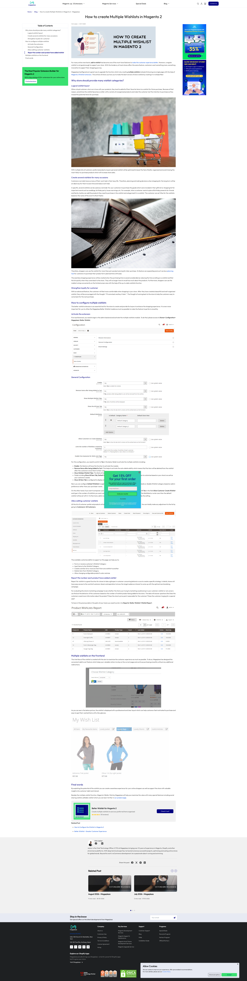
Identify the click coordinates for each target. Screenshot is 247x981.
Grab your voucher (122, 494)
